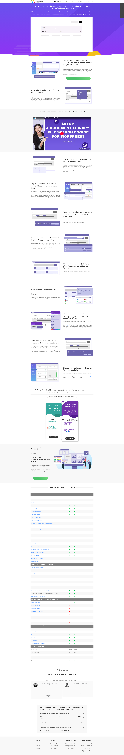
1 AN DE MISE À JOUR (67, 423)
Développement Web (54, 743)
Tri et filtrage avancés (35, 526)
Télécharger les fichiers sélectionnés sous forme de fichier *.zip (42, 576)
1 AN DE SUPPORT (67, 424)
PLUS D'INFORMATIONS (40, 478)
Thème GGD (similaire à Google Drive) (38, 643)
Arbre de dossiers (34, 505)
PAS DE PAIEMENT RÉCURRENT (52, 425)
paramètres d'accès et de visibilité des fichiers (39, 102)
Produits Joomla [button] (68, 1)
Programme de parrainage (38, 746)
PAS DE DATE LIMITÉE (51, 426)
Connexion (88, 1)
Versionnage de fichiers (35, 546)
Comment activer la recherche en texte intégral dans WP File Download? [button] (56, 730)
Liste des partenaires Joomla (86, 745)
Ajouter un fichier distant (35, 543)
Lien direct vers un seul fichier (36, 520)
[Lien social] (83, 750)
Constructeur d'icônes (35, 537)
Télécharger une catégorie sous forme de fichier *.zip (41, 573)
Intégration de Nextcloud (35, 622)
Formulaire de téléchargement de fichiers (38, 581)
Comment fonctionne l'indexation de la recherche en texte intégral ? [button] (55, 713)
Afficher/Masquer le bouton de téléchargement (40, 590)
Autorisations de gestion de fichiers (37, 552)
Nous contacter (70, 749)
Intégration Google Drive (35, 605)
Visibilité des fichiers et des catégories (38, 596)
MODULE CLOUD (50, 429)
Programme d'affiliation (86, 748)
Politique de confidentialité (70, 743)
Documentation (54, 748)
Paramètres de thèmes (35, 628)
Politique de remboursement (70, 745)
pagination (91, 376)
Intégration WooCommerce (69, 429)
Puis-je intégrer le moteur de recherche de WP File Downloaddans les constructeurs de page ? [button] (61, 722)
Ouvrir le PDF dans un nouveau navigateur (39, 584)
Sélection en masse (34, 502)
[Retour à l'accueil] (37, 1)
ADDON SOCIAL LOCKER (51, 427)
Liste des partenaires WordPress (86, 746)
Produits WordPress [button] (58, 1)
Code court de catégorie (35, 514)
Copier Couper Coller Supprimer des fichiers (39, 529)
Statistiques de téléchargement (37, 558)
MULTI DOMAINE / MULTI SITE (52, 421)
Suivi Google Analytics (35, 561)
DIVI (68, 325)
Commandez (53, 437)
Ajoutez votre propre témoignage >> (66, 676)
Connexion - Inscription (70, 748)
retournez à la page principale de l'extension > (82, 14)
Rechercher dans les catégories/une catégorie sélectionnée (42, 523)
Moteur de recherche (35, 587)
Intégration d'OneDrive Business (37, 614)
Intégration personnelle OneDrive (37, 611)
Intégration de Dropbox (35, 608)
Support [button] (75, 1)
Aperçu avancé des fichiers (36, 570)
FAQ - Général (37, 748)
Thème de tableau (34, 640)
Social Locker (33, 620)
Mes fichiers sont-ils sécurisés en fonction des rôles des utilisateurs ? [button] (56, 727)
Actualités (81, 1)
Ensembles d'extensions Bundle (86, 743)
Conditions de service (38, 743)
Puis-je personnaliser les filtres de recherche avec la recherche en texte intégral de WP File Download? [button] (60, 717)
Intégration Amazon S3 (35, 617)
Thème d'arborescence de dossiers (37, 637)
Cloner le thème (34, 631)
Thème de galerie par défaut (36, 634)
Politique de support (54, 745)
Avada (75, 325)
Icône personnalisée (35, 540)
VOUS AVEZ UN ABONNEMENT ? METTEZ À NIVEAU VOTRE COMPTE (61, 396)
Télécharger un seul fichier (36, 517)
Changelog (38, 745)
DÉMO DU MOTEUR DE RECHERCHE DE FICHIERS (77, 78)
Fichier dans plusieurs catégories (37, 532)
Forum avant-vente (53, 746)
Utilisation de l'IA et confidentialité (54, 749)
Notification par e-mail (35, 555)
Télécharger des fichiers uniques (37, 567)
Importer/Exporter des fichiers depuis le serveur (40, 549)
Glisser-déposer (34, 499)
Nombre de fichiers (34, 508)
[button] (62, 699)
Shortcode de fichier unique (36, 511)
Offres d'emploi (70, 746)
